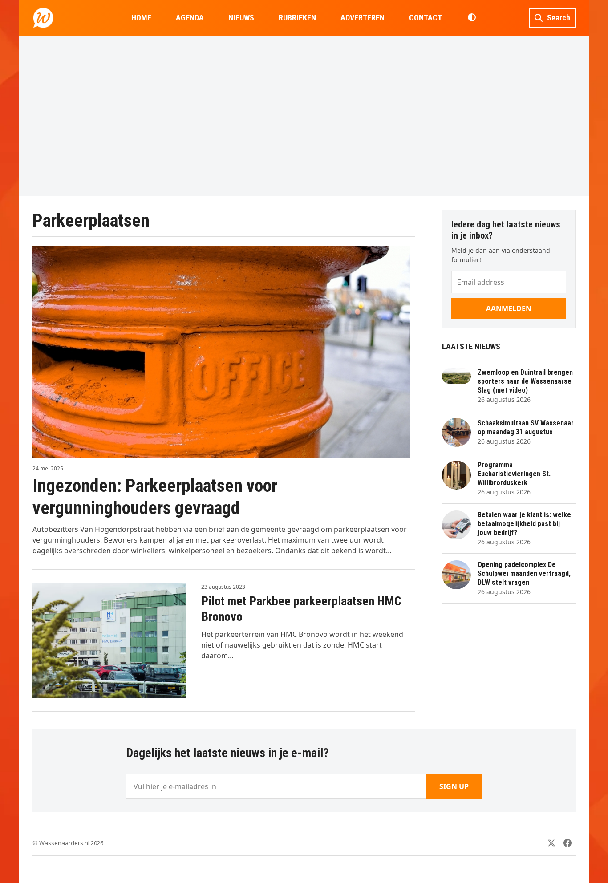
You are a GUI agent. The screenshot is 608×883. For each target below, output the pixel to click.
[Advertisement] (304, 115)
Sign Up (454, 786)
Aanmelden (508, 308)
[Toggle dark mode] (471, 17)
